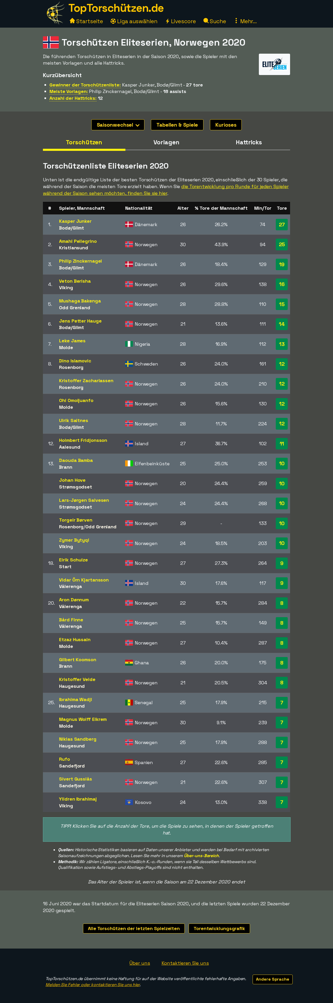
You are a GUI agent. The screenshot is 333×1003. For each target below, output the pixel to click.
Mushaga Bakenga (80, 301)
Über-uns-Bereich (201, 855)
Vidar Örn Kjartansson (84, 580)
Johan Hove (72, 480)
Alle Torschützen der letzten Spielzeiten (134, 928)
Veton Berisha (75, 281)
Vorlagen (166, 142)
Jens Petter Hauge (80, 321)
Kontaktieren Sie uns (185, 963)
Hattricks (249, 142)
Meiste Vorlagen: (68, 91)
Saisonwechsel (116, 124)
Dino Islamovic (75, 361)
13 (282, 344)
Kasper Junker (75, 221)
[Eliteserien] (274, 70)
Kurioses (225, 124)
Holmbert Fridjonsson (83, 440)
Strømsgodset (75, 487)
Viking (66, 287)
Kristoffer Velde (77, 679)
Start (65, 566)
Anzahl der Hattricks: (73, 98)
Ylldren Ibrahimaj (78, 799)
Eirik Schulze (73, 560)
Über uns (139, 963)
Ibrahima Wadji (75, 699)
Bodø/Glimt (71, 228)
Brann (65, 467)
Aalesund (69, 447)
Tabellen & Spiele (177, 124)
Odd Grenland (74, 308)
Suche (217, 21)
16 (282, 284)
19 (282, 264)
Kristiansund (73, 248)
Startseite (89, 21)
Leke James (72, 341)
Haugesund (72, 686)
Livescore (183, 21)
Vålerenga (70, 586)
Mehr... (248, 21)
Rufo (64, 759)
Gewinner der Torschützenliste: (85, 85)
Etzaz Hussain (75, 639)
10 (282, 463)
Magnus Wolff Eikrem (83, 719)
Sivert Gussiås (75, 779)
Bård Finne (71, 620)
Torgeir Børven (75, 520)
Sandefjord (72, 766)
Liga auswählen (136, 21)
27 (282, 224)
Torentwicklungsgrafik (219, 928)
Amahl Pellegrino (78, 241)
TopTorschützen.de (116, 8)
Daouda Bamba (76, 460)
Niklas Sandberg (78, 739)
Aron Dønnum (74, 600)
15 (282, 304)
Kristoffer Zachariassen (86, 380)
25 (282, 244)
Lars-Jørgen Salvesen (84, 500)
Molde (66, 347)
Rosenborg (71, 367)
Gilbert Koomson (77, 660)
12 (282, 364)
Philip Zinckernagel (80, 261)
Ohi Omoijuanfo (76, 400)
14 (282, 324)
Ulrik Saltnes (73, 420)
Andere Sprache (272, 979)
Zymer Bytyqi (74, 540)
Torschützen (84, 142)
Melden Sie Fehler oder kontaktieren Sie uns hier (93, 984)
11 (282, 443)
